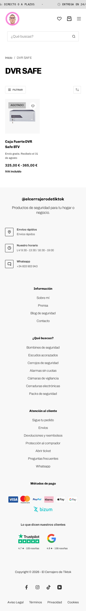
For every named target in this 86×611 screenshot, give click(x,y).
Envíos (43, 428)
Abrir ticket (43, 451)
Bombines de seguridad (43, 347)
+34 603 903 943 (27, 266)
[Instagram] (37, 587)
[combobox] (38, 36)
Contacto (43, 321)
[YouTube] (59, 587)
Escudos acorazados (43, 355)
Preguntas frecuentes (43, 458)
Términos (35, 602)
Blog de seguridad (43, 313)
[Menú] (79, 19)
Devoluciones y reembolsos (43, 435)
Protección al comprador (43, 443)
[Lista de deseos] (59, 18)
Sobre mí (43, 298)
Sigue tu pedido (43, 420)
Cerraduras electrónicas (43, 386)
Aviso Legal (15, 602)
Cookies (73, 602)
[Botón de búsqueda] (74, 36)
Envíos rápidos (26, 234)
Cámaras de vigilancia (43, 378)
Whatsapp (43, 466)
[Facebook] (26, 587)
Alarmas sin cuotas (43, 370)
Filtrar (18, 89)
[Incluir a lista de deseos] (32, 105)
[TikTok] (48, 587)
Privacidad (54, 602)
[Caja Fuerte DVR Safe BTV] (22, 116)
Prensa (43, 305)
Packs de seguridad (43, 393)
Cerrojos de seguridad (43, 363)
